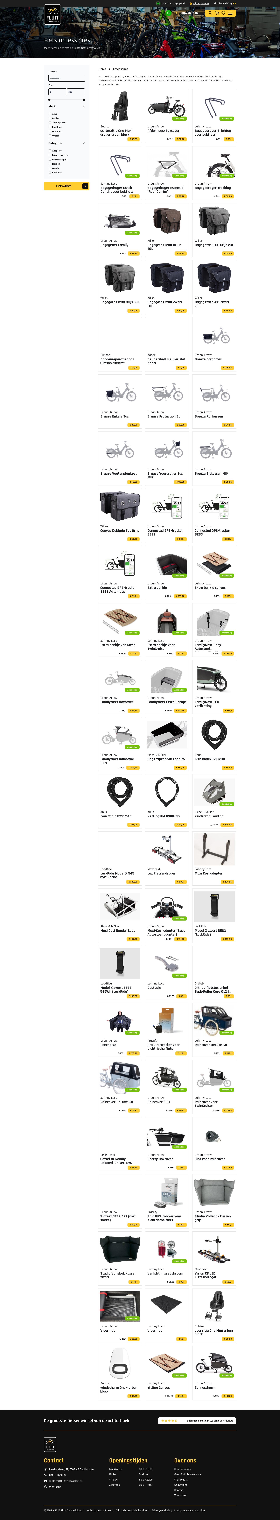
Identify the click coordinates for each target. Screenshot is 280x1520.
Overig (55, 168)
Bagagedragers (60, 155)
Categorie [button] (55, 143)
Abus (54, 113)
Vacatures (180, 1495)
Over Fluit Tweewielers (187, 1474)
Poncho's (57, 172)
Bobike (55, 118)
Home (102, 69)
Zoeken (52, 71)
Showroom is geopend (173, 3)
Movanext (57, 131)
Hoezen (56, 163)
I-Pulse (107, 1510)
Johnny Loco (59, 122)
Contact (178, 1490)
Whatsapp (54, 1487)
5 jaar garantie (201, 3)
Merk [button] (52, 106)
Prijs (50, 85)
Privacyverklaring (162, 1510)
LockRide (57, 126)
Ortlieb (55, 135)
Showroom (180, 1485)
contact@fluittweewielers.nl (64, 1481)
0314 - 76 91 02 (56, 1475)
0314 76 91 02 (189, 13)
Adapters (57, 150)
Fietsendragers (60, 159)
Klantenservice (182, 1469)
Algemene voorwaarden (191, 1510)
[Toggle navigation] (230, 13)
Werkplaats (181, 1480)
